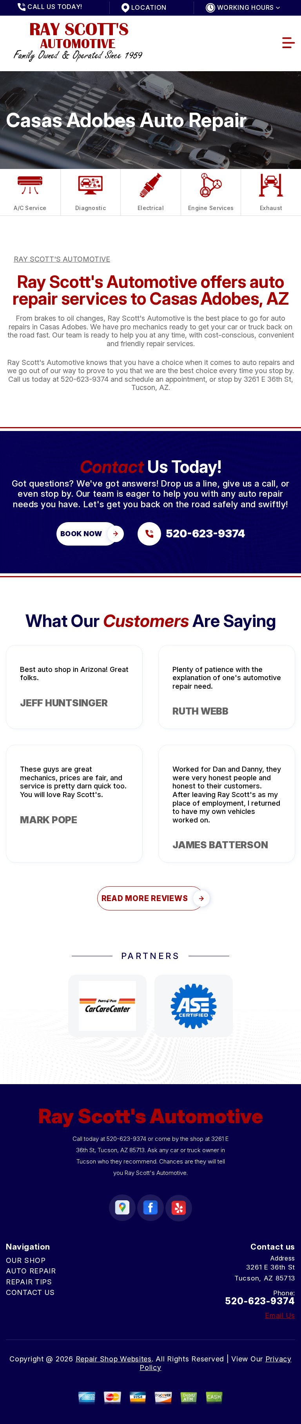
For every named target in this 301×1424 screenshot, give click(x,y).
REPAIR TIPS (29, 1282)
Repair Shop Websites (114, 1359)
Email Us (280, 1315)
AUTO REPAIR (31, 1271)
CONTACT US (30, 1292)
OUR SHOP (26, 1260)
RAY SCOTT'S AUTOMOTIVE (62, 259)
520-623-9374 (85, 379)
